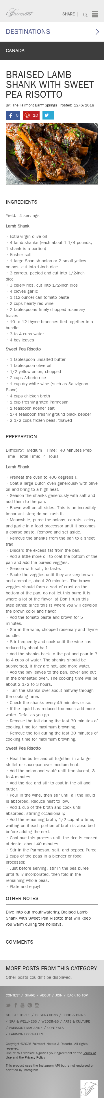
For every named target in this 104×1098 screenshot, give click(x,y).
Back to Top (77, 995)
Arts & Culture (77, 1021)
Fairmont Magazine (25, 1028)
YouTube (22, 1005)
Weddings (50, 1021)
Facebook (15, 1005)
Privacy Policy (35, 1057)
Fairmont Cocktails (26, 1034)
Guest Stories (18, 1015)
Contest (13, 995)
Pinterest (29, 1005)
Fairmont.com (20, 12)
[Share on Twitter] (48, 115)
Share (68, 14)
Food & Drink (74, 1015)
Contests (55, 1028)
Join (58, 995)
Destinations (28, 32)
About (45, 995)
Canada (15, 51)
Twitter (8, 1005)
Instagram (37, 1005)
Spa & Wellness (23, 1021)
